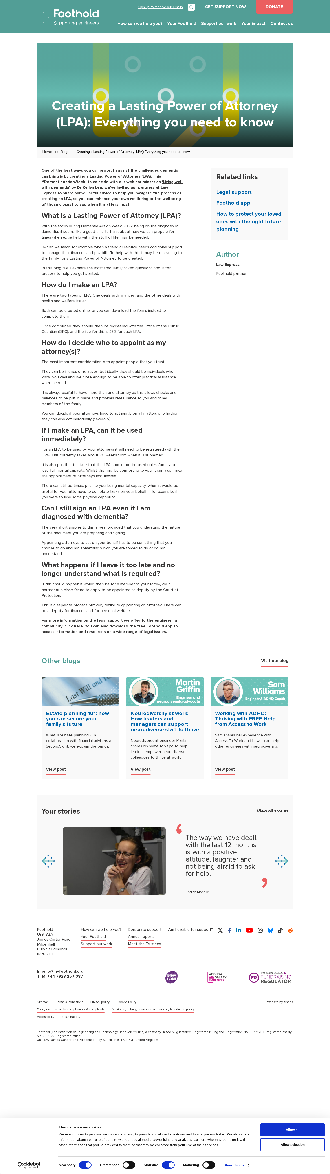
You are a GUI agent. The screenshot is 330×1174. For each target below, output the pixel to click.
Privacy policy (100, 1002)
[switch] (129, 1165)
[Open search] (191, 7)
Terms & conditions (69, 1002)
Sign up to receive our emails (160, 7)
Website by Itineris (280, 1002)
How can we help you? (139, 23)
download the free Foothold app (141, 626)
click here (73, 626)
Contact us (282, 23)
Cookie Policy (126, 1002)
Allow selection (293, 1144)
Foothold (68, 17)
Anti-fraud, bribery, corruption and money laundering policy (153, 1009)
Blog (64, 152)
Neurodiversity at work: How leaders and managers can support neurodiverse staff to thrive (165, 721)
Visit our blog (274, 660)
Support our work (218, 23)
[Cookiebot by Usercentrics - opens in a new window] (29, 1165)
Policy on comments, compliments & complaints (71, 1009)
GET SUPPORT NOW (225, 6)
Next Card (281, 861)
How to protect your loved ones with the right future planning (249, 221)
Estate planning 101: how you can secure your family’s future (77, 718)
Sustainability (71, 1017)
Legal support (234, 192)
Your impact (253, 23)
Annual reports (141, 936)
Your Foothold (181, 23)
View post (56, 769)
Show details (234, 1165)
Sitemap (43, 1002)
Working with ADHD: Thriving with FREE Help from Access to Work (245, 718)
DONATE (274, 6)
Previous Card (48, 861)
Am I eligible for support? (190, 929)
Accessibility (45, 1017)
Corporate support (144, 929)
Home (47, 152)
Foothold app (233, 203)
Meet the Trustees (144, 944)
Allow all (292, 1130)
